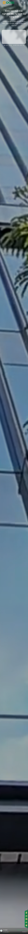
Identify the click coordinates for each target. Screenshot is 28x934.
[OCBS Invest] (26, 919)
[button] (4, 45)
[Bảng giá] (26, 915)
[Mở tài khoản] (26, 912)
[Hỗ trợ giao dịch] (26, 922)
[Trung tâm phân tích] (26, 925)
